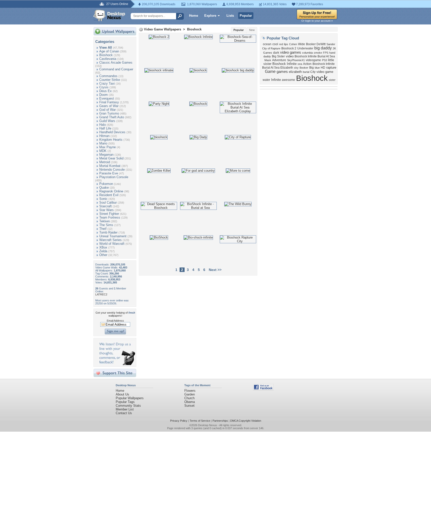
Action (307, 64)
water (266, 80)
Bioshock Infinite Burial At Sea (315, 56)
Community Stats (128, 405)
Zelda (103, 251)
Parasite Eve (108, 173)
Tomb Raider (108, 232)
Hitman (104, 136)
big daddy (323, 48)
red (281, 44)
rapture (331, 67)
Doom (103, 95)
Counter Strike (109, 80)
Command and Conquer (116, 69)
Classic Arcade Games (115, 62)
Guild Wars (107, 121)
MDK (103, 151)
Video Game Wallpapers (162, 29)
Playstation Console (113, 177)
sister (332, 79)
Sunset (189, 405)
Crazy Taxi (107, 83)
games (282, 72)
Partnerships (220, 420)
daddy (267, 56)
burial (306, 71)
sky (296, 67)
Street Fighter (109, 214)
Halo (102, 125)
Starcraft (105, 206)
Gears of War (108, 106)
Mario (103, 143)
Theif (103, 229)
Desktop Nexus (207, 425)
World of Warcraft (111, 244)
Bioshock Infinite (284, 64)
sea (300, 63)
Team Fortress (109, 217)
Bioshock (106, 55)
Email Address (115, 320)
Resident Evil (108, 195)
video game (325, 72)
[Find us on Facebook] (263, 389)
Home (193, 15)
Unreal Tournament (112, 236)
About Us (122, 394)
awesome (288, 80)
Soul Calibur (108, 202)
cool (275, 44)
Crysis (103, 87)
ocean (267, 44)
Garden (189, 394)
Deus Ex (105, 91)
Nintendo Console (112, 169)
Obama (189, 402)
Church (189, 398)
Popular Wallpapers (130, 398)
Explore (210, 15)
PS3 (324, 60)
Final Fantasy (109, 102)
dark (276, 52)
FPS (325, 52)
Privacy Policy (178, 420)
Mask (267, 60)
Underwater (305, 48)
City (313, 72)
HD (323, 67)
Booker (304, 67)
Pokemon (106, 184)
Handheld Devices (112, 132)
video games (290, 52)
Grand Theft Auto (111, 117)
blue (317, 67)
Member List (125, 409)
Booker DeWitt (315, 44)
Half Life (105, 128)
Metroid (104, 162)
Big (311, 67)
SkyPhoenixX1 (296, 60)
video (290, 56)
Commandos (108, 76)
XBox (103, 247)
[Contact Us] (116, 364)
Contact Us (124, 413)
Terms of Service (200, 420)
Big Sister (278, 56)
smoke (318, 52)
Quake (104, 187)
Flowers (190, 390)
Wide (301, 44)
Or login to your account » (317, 20)
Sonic (103, 199)
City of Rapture (271, 48)
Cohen (293, 44)
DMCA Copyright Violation (245, 420)
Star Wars (106, 210)
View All (105, 47)
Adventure (279, 60)
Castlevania (107, 59)
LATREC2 (101, 294)
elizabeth (295, 72)
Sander (330, 44)
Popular (246, 15)
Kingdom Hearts (110, 139)
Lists (230, 15)
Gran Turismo (109, 113)
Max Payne (107, 147)
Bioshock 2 (288, 48)
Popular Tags (125, 402)
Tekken (104, 221)
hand (332, 52)
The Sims (106, 225)
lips (286, 44)
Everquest (106, 98)
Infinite (276, 80)
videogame (313, 60)
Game (270, 71)
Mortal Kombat (109, 166)
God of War (107, 110)
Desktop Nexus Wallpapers (109, 15)
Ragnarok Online (111, 191)
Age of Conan (109, 51)
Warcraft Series (110, 240)
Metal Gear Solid (111, 158)
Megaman (106, 154)
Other (103, 255)
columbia (307, 52)
